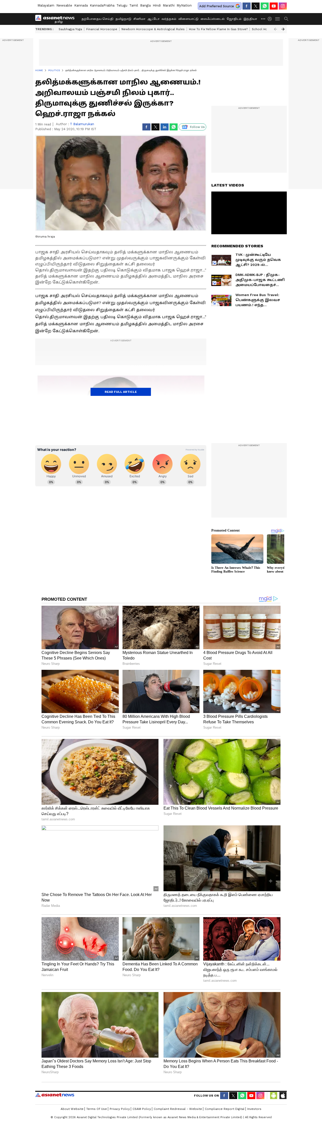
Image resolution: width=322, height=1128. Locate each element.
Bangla (145, 5)
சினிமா (139, 19)
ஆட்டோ (153, 19)
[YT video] (274, 6)
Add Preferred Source (216, 6)
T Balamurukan (82, 124)
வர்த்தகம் (169, 19)
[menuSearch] (286, 19)
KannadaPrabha (102, 5)
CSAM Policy (142, 1109)
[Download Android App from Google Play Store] (274, 1095)
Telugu (121, 5)
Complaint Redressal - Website (178, 1109)
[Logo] (56, 19)
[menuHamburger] (277, 19)
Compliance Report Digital (225, 1109)
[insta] (283, 6)
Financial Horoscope (101, 29)
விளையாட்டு (188, 19)
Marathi (169, 5)
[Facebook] (247, 6)
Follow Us (197, 127)
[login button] (271, 19)
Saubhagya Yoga (70, 29)
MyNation (184, 5)
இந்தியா (250, 19)
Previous (275, 29)
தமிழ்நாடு (123, 19)
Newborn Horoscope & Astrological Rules (153, 29)
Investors (254, 1109)
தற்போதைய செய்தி (97, 19)
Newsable (64, 5)
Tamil (133, 5)
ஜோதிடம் (234, 19)
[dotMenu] (263, 19)
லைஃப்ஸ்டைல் (212, 19)
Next (283, 29)
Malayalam (45, 5)
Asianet (54, 1095)
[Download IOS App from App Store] (283, 1095)
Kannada (81, 5)
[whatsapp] (265, 6)
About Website (72, 1109)
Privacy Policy (120, 1109)
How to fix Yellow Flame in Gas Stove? (218, 29)
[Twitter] (256, 6)
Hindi (157, 5)
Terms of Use (96, 1109)
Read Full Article (121, 392)
